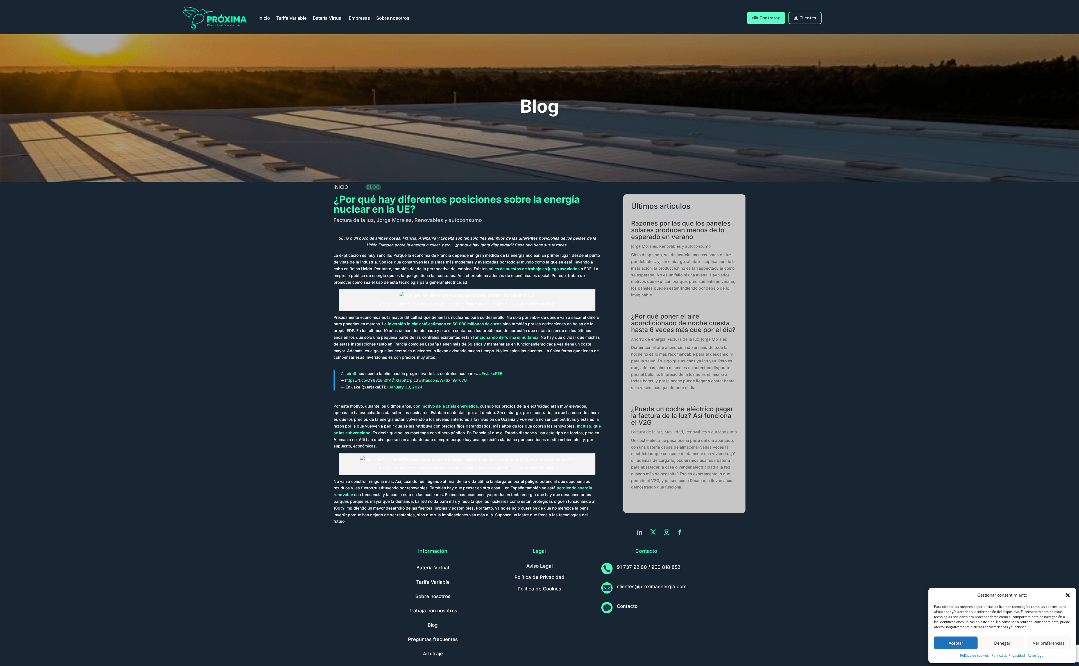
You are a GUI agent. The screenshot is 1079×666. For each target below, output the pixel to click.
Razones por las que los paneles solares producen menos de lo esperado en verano (681, 230)
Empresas (359, 18)
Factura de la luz (354, 220)
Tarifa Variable (291, 18)
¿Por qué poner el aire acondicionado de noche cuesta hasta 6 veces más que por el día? (683, 323)
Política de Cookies (539, 589)
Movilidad (674, 432)
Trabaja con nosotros (433, 610)
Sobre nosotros (392, 18)
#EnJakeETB (490, 373)
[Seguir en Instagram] (666, 532)
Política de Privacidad (1008, 655)
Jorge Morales (394, 220)
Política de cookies (974, 655)
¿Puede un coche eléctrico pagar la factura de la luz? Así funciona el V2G (682, 415)
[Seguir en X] (653, 532)
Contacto (627, 606)
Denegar (1002, 643)
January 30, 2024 (405, 387)
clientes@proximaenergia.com (651, 586)
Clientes (807, 18)
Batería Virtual (328, 18)
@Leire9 (348, 373)
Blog (433, 625)
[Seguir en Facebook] (680, 532)
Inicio (264, 18)
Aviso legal (1036, 655)
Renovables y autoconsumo (448, 220)
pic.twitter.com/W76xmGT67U (438, 380)
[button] (1068, 595)
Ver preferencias (1048, 643)
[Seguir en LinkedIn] (639, 532)
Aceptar (956, 643)
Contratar (769, 18)
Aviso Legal (539, 566)
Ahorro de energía (648, 339)
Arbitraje (433, 653)
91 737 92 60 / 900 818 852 (648, 567)
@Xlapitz (400, 380)
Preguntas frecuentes (433, 639)
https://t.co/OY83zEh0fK (368, 380)
